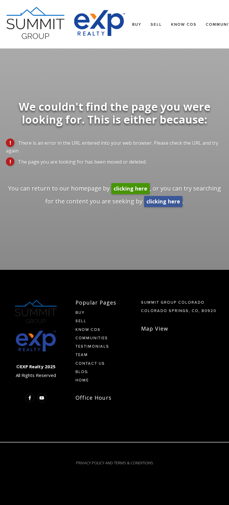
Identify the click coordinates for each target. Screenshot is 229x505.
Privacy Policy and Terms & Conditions (114, 463)
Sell (156, 24)
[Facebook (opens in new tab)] (30, 398)
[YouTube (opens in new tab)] (42, 398)
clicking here (130, 188)
